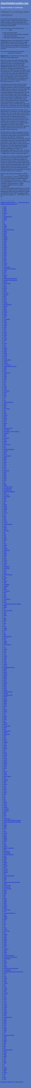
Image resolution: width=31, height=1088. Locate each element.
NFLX (5, 736)
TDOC (5, 950)
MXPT (5, 723)
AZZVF (5, 275)
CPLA (5, 371)
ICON (5, 573)
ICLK (5, 571)
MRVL (5, 703)
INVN (5, 605)
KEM (5, 635)
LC (4, 646)
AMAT (5, 231)
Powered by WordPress (7, 1082)
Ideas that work (8, 574)
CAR (5, 317)
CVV (5, 397)
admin (12, 201)
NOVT (5, 745)
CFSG (5, 329)
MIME (5, 682)
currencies (6, 391)
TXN (5, 1009)
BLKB (5, 301)
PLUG (5, 804)
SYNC (5, 944)
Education (6, 438)
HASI (5, 544)
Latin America (7, 644)
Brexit (5, 309)
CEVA (5, 327)
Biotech (6, 295)
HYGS (5, 565)
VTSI (5, 1038)
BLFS (5, 299)
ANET (5, 241)
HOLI (5, 557)
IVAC (5, 627)
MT (5, 708)
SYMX (5, 941)
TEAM (5, 952)
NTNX (5, 758)
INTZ (5, 600)
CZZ (5, 400)
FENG (5, 485)
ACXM (5, 213)
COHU (5, 356)
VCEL (5, 1027)
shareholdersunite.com (14, 3)
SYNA (5, 942)
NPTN (5, 749)
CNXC (5, 352)
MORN (5, 696)
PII (4, 796)
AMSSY (6, 238)
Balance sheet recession (10, 278)
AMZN (5, 239)
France (5, 513)
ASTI (5, 257)
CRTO (5, 378)
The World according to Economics (13, 971)
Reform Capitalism (9, 848)
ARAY (5, 251)
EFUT (5, 439)
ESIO (5, 461)
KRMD (5, 643)
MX (4, 721)
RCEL (5, 841)
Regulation (7, 851)
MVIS (5, 718)
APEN (5, 246)
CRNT (5, 376)
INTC (5, 597)
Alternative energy (9, 229)
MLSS (5, 688)
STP (5, 932)
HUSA (5, 561)
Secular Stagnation (9, 875)
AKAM (5, 226)
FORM (5, 509)
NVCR (5, 760)
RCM (5, 845)
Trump (6, 993)
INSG (5, 596)
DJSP (5, 412)
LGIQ (5, 651)
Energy (6, 451)
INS (5, 594)
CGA (5, 330)
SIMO (5, 892)
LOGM (5, 656)
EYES (5, 478)
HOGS (5, 555)
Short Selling (7, 885)
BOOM (5, 306)
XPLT (5, 1058)
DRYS (5, 417)
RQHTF (6, 866)
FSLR (5, 516)
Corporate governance (10, 366)
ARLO (5, 252)
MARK (5, 669)
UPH (5, 1022)
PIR (4, 799)
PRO (5, 814)
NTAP (5, 753)
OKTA (5, 771)
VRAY (5, 1037)
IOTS (5, 612)
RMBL (5, 858)
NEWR (5, 732)
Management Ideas (9, 667)
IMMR (5, 581)
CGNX (5, 332)
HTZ (5, 558)
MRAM (5, 700)
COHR (5, 355)
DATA (5, 405)
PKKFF (5, 802)
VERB (5, 1030)
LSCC (5, 661)
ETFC (5, 465)
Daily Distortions (8, 402)
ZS (4, 1076)
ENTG (5, 454)
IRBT (5, 618)
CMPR (5, 348)
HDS (5, 547)
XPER (5, 1056)
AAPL (5, 208)
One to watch (7, 776)
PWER (5, 825)
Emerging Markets (9, 449)
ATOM (5, 264)
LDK (5, 648)
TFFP (5, 963)
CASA (5, 321)
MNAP (5, 690)
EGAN (5, 441)
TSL (5, 996)
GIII (5, 532)
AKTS (5, 228)
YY (4, 1066)
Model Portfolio (8, 692)
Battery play (7, 283)
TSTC (5, 999)
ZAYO (5, 1067)
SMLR (5, 902)
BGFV (5, 291)
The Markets (7, 970)
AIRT (5, 225)
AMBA (5, 233)
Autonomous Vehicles (10, 269)
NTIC (5, 757)
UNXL (5, 1020)
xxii (4, 1059)
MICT (5, 680)
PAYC (5, 788)
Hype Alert (7, 568)
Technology (7, 958)
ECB (5, 426)
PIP (4, 797)
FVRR (5, 527)
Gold (5, 537)
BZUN (5, 312)
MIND (5, 683)
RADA (5, 836)
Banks (5, 282)
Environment (7, 456)
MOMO (6, 693)
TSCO (5, 994)
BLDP (5, 298)
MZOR (5, 724)
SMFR (5, 900)
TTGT (5, 1002)
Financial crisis (8, 488)
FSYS (5, 519)
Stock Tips (6, 931)
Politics (6, 807)
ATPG (5, 265)
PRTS (5, 815)
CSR (5, 382)
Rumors (6, 869)
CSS (5, 384)
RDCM (5, 846)
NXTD (5, 765)
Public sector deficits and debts (12, 820)
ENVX (5, 457)
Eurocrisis (6, 470)
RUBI (5, 867)
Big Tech (6, 293)
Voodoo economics (9, 1035)
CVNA (5, 392)
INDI (5, 583)
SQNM (5, 918)
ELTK (5, 448)
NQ (4, 750)
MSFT (5, 706)
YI (4, 1064)
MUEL (5, 716)
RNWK (5, 862)
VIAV (5, 1032)
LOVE (5, 657)
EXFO (5, 475)
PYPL (5, 828)
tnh (5, 984)
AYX (5, 273)
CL (4, 342)
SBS (5, 874)
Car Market (7, 319)
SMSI (5, 903)
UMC (5, 1015)
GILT (5, 534)
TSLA (5, 998)
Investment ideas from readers (12, 604)
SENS (5, 879)
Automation (7, 267)
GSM (5, 540)
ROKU (5, 864)
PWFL (5, 827)
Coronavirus (7, 365)
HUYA (5, 563)
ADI (5, 215)
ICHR (5, 570)
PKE (5, 801)
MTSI (5, 713)
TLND (5, 978)
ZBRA (5, 1069)
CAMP (5, 316)
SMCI (5, 898)
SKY (5, 897)
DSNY (5, 418)
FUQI (5, 526)
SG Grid (21, 1082)
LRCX (5, 659)
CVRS (5, 395)
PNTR (5, 805)
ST (4, 926)
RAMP (5, 838)
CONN (5, 361)
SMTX (5, 905)
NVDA (5, 762)
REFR (5, 849)
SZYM (5, 945)
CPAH (5, 368)
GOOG (5, 539)
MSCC (5, 705)
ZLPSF (5, 1072)
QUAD (5, 833)
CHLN (5, 338)
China (5, 334)
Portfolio (6, 809)
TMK (5, 981)
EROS (5, 459)
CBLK (5, 322)
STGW (5, 929)
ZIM (5, 1071)
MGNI (5, 679)
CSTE (5, 386)
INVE (5, 602)
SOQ (5, 911)
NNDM (6, 742)
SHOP (5, 884)
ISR (4, 622)
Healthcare (7, 550)
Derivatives (7, 408)
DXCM (5, 423)
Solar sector (7, 910)
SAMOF (6, 872)
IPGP (5, 613)
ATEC (5, 262)
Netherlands (7, 731)
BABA (5, 277)
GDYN (5, 529)
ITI (4, 625)
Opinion (6, 779)
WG (5, 1045)
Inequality (6, 584)
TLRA (5, 980)
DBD (5, 407)
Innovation (7, 591)
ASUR (5, 259)
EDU (5, 436)
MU (5, 714)
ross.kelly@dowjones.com (11, 175)
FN (4, 503)
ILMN (5, 578)
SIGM (5, 890)
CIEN (5, 340)
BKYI (5, 296)
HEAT (5, 552)
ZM (4, 1074)
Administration (8, 216)
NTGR (5, 755)
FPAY (5, 511)
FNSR (5, 506)
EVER (5, 472)
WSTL (5, 1051)
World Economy (8, 1050)
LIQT (5, 653)
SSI (4, 921)
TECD (5, 954)
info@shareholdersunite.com (9, 204)
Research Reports (9, 854)
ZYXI (5, 1079)
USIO (5, 1024)
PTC (5, 817)
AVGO (5, 270)
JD (4, 631)
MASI (5, 670)
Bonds (5, 303)
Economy (6, 433)
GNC (5, 535)
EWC (5, 474)
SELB (5, 877)
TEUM (5, 962)
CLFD (5, 347)
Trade (5, 989)
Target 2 (6, 949)
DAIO (5, 404)
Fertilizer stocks (8, 487)
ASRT (5, 256)
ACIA (5, 212)
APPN (5, 247)
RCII (5, 843)
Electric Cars (7, 444)
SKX (5, 895)
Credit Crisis (7, 373)
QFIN (5, 832)
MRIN (5, 701)
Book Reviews (7, 304)
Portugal (6, 810)
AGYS (5, 220)
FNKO (5, 504)
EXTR (5, 477)
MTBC (5, 709)
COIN (5, 358)
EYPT (5, 480)
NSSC (5, 752)
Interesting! (7, 599)
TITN (5, 973)
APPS (5, 249)
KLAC (5, 638)
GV (4, 542)
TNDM (5, 983)
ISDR (5, 620)
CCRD (5, 325)
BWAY (5, 311)
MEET (5, 677)
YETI (5, 1061)
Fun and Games (8, 524)
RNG (5, 861)
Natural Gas (7, 726)
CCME (5, 324)
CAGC (5, 314)
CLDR (5, 343)
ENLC (5, 452)
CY (4, 399)
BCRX (5, 288)
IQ (4, 617)
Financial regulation (9, 491)
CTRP (5, 389)
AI (4, 221)
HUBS (5, 560)
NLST (5, 740)
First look (6, 495)
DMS (5, 413)
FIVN (5, 498)
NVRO (5, 763)
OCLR (5, 766)
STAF (5, 928)
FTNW (5, 522)
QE (4, 830)
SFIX (5, 880)
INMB (5, 589)
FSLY (5, 517)
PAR (5, 783)
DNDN (5, 415)
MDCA (5, 675)
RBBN (5, 840)
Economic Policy (8, 428)
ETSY (5, 469)
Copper (6, 363)
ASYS (5, 260)
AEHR (5, 218)
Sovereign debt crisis (9, 913)
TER (5, 960)
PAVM (5, 784)
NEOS (5, 727)
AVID (5, 272)
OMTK (5, 775)
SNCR (5, 906)
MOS (5, 698)
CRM (5, 374)
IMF (5, 579)
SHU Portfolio (7, 888)
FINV (5, 493)
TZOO (5, 1011)
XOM (5, 1054)
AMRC (5, 236)
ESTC (5, 464)
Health (5, 548)
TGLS (5, 965)
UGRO (5, 1014)
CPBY (5, 369)
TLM (5, 976)
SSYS (5, 924)
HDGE (5, 545)
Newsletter (7, 734)
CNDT (5, 350)
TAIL (5, 947)
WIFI (5, 1046)
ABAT (5, 210)
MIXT (5, 685)
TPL (5, 986)
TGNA (5, 967)
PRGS (5, 812)
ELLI (5, 446)
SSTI (5, 923)
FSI (4, 514)
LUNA (5, 664)
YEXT (5, 1063)
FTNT (5, 521)
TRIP (5, 991)
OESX (5, 768)
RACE (5, 835)
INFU (5, 587)
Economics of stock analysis (11, 431)
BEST (5, 290)
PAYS (5, 789)
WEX (5, 1043)
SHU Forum (7, 887)
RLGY (5, 856)
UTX (5, 1025)
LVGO (5, 666)
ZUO (5, 1077)
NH (4, 737)
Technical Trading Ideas (10, 957)
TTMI (5, 1004)
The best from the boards (11, 968)
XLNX (5, 1053)
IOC (2, 199)
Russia (5, 871)
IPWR (5, 615)
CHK (5, 337)
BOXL (5, 308)
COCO (5, 353)
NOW (5, 747)
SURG (5, 936)
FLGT (5, 501)
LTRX (5, 662)
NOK (5, 744)
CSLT (5, 381)
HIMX (5, 553)
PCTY (5, 791)
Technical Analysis (9, 955)
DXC (5, 421)
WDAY (5, 1040)
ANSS (5, 242)
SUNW (5, 934)
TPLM (5, 988)
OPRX (5, 781)
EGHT (5, 443)
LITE (5, 654)
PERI (5, 794)
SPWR (5, 916)
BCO (5, 285)
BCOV (5, 286)
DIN (5, 410)
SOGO (5, 908)
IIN (4, 576)
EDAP (5, 434)
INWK (5, 607)
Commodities (7, 360)
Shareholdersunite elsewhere (12, 882)
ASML (5, 254)
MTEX (5, 711)
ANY (5, 244)
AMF (5, 234)
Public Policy (7, 819)
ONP (5, 778)
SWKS (5, 939)
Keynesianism (7, 636)
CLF (5, 345)
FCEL (5, 483)
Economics (7, 430)
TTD (5, 1001)
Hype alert (6, 566)
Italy (5, 623)
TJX (4, 975)
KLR (5, 640)
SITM (5, 893)
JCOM (5, 630)
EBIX (5, 425)
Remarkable (7, 853)
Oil (4, 770)
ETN (5, 467)
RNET (5, 859)
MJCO (5, 687)
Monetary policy (8, 695)
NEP (5, 729)
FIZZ (5, 500)
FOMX (5, 508)
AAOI (5, 207)
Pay (5, 786)
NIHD (5, 739)
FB (4, 482)
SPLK (5, 915)
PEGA (5, 792)
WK (4, 1048)
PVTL (5, 823)
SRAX (5, 919)
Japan (5, 628)
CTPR (5, 387)
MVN (5, 719)
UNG (5, 1019)
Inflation (6, 586)
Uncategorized (8, 1017)
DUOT (5, 420)
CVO (5, 394)
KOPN (5, 641)
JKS (4, 633)
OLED (5, 773)
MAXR (5, 672)
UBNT (5, 1012)
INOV (5, 592)
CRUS (5, 379)
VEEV (5, 1028)
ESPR (5, 462)
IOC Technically (8, 610)
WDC (5, 1041)
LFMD (5, 649)
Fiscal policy (7, 496)
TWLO (5, 1007)
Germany (6, 531)
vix (4, 1033)
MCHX (5, 674)
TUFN (5, 1006)
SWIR (5, 937)
